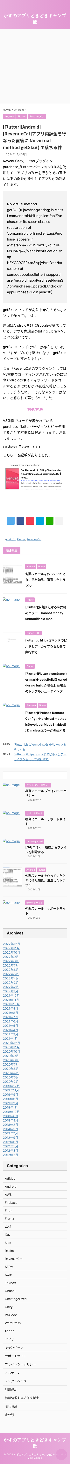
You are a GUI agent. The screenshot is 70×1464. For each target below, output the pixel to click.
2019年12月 (11, 1086)
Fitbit (8, 1211)
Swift (8, 1275)
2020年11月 (11, 1047)
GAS (8, 1227)
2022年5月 (11, 974)
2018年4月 (10, 1120)
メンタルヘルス (16, 1381)
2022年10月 (11, 952)
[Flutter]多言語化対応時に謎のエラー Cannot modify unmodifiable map (45, 613)
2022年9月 (11, 957)
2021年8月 (10, 1013)
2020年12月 (11, 1043)
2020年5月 (11, 1069)
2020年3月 (11, 1077)
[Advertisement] (35, 66)
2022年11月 (11, 948)
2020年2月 (11, 1082)
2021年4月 (10, 1030)
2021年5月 (10, 1026)
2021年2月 (10, 1034)
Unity (9, 1307)
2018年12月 (11, 1112)
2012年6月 (10, 1142)
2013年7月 (10, 1133)
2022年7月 (11, 965)
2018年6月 (10, 1116)
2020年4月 (11, 1073)
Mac (8, 1243)
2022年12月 (11, 944)
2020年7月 (11, 1064)
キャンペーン (14, 1347)
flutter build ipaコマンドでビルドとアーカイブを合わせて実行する (46, 646)
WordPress (13, 1323)
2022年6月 (11, 970)
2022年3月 (11, 983)
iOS (7, 1235)
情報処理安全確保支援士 (22, 1398)
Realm (9, 1251)
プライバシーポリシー (20, 1364)
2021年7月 (10, 1017)
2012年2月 (10, 1155)
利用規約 (11, 1389)
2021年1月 (10, 1039)
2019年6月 (10, 1099)
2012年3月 (10, 1150)
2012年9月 (10, 1138)
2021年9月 (10, 1008)
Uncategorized (16, 1299)
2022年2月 (11, 987)
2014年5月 (10, 1129)
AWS (8, 1194)
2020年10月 (11, 1051)
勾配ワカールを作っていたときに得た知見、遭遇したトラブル (45, 579)
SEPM (9, 1267)
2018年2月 (10, 1125)
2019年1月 (10, 1107)
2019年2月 (10, 1103)
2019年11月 (11, 1090)
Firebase (11, 1203)
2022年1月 (10, 991)
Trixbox (10, 1283)
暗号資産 (11, 1406)
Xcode (9, 1331)
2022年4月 (11, 978)
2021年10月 (11, 1004)
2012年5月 (10, 1146)
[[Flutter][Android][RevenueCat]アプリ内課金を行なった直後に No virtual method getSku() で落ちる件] (40, 521)
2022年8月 (11, 961)
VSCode (11, 1315)
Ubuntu (10, 1291)
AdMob (10, 1178)
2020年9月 (11, 1056)
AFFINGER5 (35, 1458)
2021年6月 (10, 1021)
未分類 (9, 1415)
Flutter (21, 539)
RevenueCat (34, 539)
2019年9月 (10, 1094)
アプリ (9, 1339)
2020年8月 (11, 1060)
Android (11, 539)
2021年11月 (11, 1000)
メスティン (12, 1373)
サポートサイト (16, 1356)
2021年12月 (11, 995)
